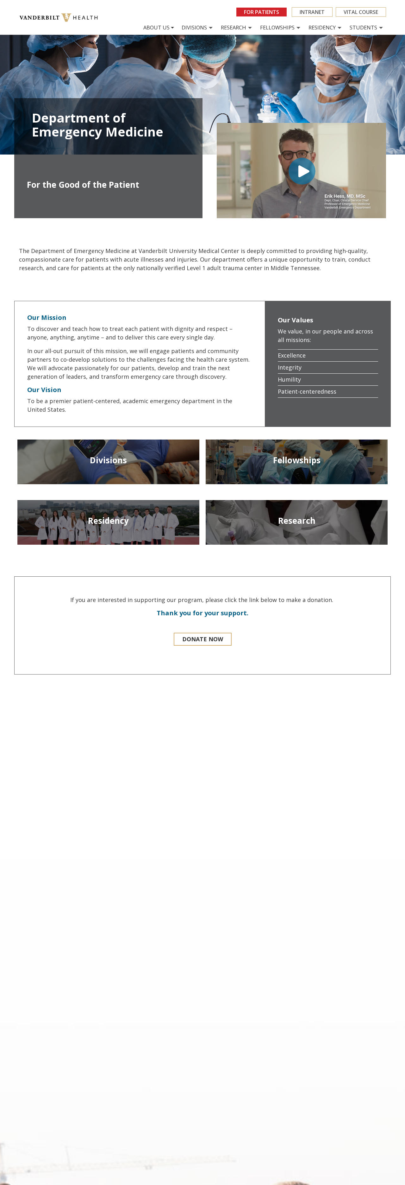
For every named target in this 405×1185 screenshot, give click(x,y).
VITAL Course (361, 12)
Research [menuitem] (233, 27)
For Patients (261, 12)
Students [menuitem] (363, 27)
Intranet (312, 12)
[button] (203, 639)
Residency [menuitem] (322, 27)
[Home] (61, 17)
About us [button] (156, 27)
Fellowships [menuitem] (277, 27)
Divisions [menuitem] (194, 27)
